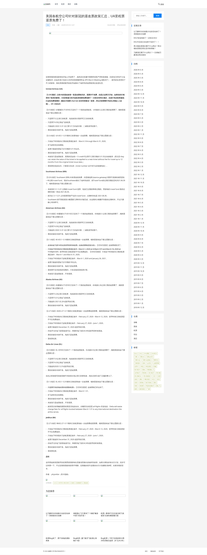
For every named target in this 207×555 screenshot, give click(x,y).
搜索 (157, 15)
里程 (135, 386)
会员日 (149, 363)
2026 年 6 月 (138, 70)
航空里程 (148, 383)
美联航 (141, 383)
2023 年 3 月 (138, 122)
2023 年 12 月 (139, 94)
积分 (153, 379)
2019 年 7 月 (138, 283)
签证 (158, 379)
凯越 (155, 366)
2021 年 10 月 (139, 182)
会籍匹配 (156, 363)
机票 (62, 4)
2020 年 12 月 (139, 223)
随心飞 (158, 386)
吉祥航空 (137, 373)
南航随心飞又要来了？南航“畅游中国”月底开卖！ (85, 514)
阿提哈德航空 (150, 386)
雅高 (135, 389)
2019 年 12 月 (139, 263)
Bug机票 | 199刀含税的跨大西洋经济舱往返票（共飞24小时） (113, 539)
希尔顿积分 (137, 376)
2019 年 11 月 (139, 267)
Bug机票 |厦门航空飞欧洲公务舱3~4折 (85, 539)
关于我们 (161, 551)
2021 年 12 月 (139, 174)
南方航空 (137, 370)
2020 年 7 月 (138, 243)
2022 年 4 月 (138, 158)
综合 (135, 334)
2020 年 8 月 (138, 239)
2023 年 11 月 (139, 98)
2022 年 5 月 (138, 154)
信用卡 (136, 366)
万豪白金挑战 (146, 360)
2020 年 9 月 (138, 235)
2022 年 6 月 (138, 150)
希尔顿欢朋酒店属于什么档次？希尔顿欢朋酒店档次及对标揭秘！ (147, 47)
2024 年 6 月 (138, 86)
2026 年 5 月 (138, 74)
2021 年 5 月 (138, 202)
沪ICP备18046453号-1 (58, 551)
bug (135, 353)
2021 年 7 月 (138, 194)
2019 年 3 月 (138, 295)
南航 (143, 370)
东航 (143, 363)
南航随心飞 (150, 370)
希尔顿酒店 (147, 376)
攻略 (75, 4)
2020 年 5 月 (138, 251)
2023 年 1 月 (138, 130)
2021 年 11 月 (139, 178)
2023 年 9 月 (138, 106)
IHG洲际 (146, 353)
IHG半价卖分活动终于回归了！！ (146, 42)
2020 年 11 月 (139, 227)
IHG (141, 353)
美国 (72, 483)
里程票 (141, 386)
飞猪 (148, 389)
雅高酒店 (142, 389)
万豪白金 (137, 360)
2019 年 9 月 (138, 275)
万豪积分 (155, 360)
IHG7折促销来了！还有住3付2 (145, 38)
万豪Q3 (141, 357)
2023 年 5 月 (138, 118)
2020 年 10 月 (139, 231)
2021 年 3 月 (138, 211)
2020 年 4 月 (138, 255)
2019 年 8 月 (138, 279)
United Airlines (63, 483)
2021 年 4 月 (138, 207)
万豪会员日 (149, 357)
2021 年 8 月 (138, 190)
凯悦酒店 (148, 366)
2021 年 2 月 (138, 215)
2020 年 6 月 (138, 247)
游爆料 (50, 551)
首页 (56, 4)
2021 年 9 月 (138, 186)
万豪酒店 (137, 363)
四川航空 (151, 373)
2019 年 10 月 (139, 271)
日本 (154, 376)
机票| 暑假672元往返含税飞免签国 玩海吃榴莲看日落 (112, 514)
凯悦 (142, 366)
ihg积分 (154, 353)
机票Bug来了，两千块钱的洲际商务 (58, 539)
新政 (48, 25)
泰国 (135, 379)
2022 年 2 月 (138, 166)
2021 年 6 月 (138, 198)
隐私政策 (153, 551)
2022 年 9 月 (138, 138)
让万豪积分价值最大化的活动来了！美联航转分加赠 (58, 514)
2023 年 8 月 (138, 110)
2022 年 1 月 (138, 170)
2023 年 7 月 (138, 114)
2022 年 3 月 (138, 162)
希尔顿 (158, 373)
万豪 (135, 357)
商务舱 (144, 373)
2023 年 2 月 (138, 126)
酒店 (69, 4)
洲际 (140, 379)
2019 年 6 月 (138, 287)
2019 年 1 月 (138, 303)
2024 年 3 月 (138, 90)
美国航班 (79, 483)
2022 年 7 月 (138, 146)
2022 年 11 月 (139, 134)
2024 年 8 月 (138, 82)
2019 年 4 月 (138, 291)
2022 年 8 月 (138, 142)
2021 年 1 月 (138, 219)
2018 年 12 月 (139, 307)
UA (55, 483)
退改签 (86, 483)
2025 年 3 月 (138, 78)
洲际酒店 (147, 379)
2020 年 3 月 (138, 259)
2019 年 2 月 (138, 299)
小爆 (58, 25)
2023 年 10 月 (139, 102)
